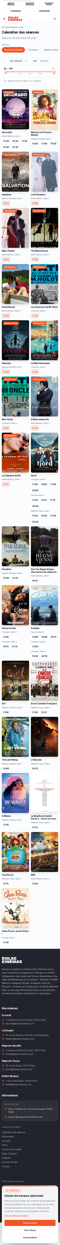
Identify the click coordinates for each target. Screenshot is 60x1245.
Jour (35, 61)
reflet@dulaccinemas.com (19, 1084)
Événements (8, 1136)
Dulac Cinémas (9, 1153)
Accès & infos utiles (11, 1149)
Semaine (44, 61)
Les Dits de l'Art (9, 1162)
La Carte (6, 1140)
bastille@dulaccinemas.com (19, 1054)
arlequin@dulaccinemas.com (20, 1038)
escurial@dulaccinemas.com (20, 1023)
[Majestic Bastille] (30, 4)
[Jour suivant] (27, 61)
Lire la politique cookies (16, 1215)
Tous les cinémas (13, 49)
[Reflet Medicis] (11, 4)
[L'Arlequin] (44, 11)
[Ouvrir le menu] (4, 19)
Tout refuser (30, 1230)
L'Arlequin (33, 49)
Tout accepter (30, 1223)
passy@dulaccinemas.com (19, 1069)
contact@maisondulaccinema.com (25, 1117)
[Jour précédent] (5, 61)
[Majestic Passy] (49, 4)
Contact (6, 1166)
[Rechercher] (54, 18)
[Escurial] (16, 11)
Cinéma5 (6, 1158)
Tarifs (4, 1145)
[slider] (5, 71)
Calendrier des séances (13, 1132)
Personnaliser (30, 1237)
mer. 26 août (16, 61)
